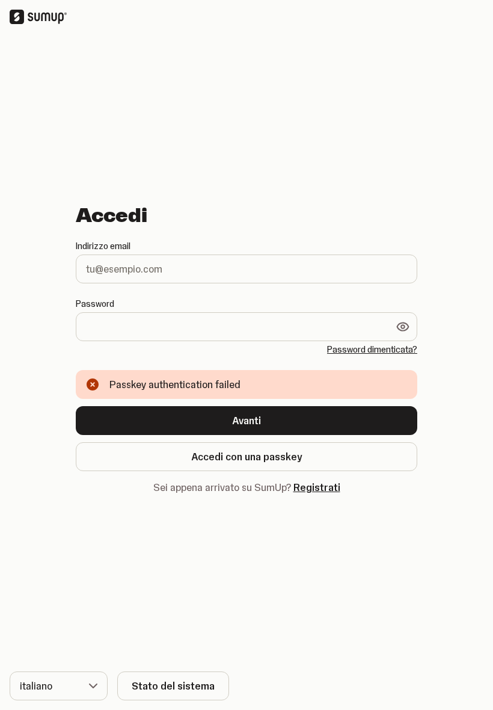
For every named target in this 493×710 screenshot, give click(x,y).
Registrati (316, 487)
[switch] (402, 326)
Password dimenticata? (372, 349)
